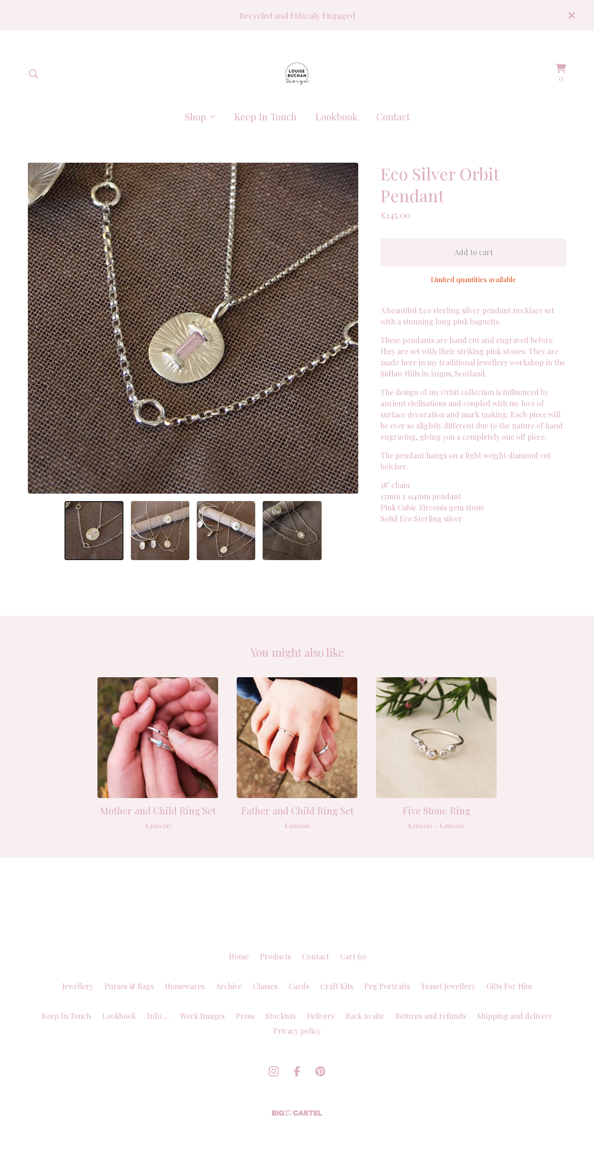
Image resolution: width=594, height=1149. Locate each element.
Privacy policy (297, 1031)
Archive (229, 986)
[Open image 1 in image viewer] (193, 328)
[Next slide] (345, 328)
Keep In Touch (265, 116)
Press (245, 1016)
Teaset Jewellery (448, 986)
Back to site (365, 1016)
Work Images (202, 1016)
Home (239, 956)
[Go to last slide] (40, 328)
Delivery (321, 1016)
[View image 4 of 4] (292, 530)
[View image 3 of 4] (226, 530)
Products (275, 956)
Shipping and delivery (514, 1016)
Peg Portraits (387, 986)
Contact (393, 116)
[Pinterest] (320, 1071)
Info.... (158, 1016)
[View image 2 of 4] (160, 530)
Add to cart (473, 252)
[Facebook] (297, 1071)
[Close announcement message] (571, 15)
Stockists (280, 1016)
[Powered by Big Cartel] (297, 1113)
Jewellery (77, 986)
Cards (299, 986)
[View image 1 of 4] (94, 530)
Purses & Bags (129, 986)
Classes (265, 986)
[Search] (33, 74)
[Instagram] (274, 1071)
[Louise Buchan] (297, 74)
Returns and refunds (430, 1016)
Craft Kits (336, 986)
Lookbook (336, 116)
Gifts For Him (509, 986)
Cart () (353, 956)
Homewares (185, 986)
